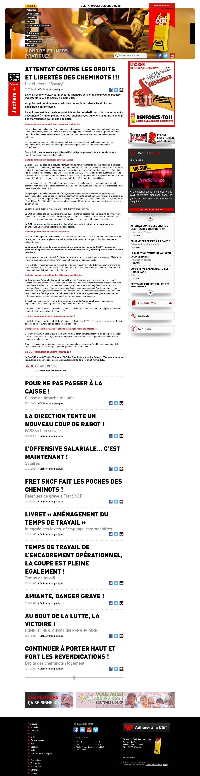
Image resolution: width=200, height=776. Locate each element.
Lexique (143, 315)
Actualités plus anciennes (74, 679)
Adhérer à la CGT (146, 727)
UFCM (33, 734)
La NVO (101, 747)
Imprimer (122, 90)
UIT (28, 29)
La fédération (33, 14)
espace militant (162, 5)
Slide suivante (192, 33)
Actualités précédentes (150, 218)
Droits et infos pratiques (38, 25)
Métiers (30, 21)
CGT (78, 744)
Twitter (165, 55)
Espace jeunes (37, 740)
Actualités (31, 10)
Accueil (31, 6)
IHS (32, 743)
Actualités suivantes (150, 293)
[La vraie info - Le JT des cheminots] (151, 138)
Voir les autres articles (151, 209)
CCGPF (79, 742)
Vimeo (95, 729)
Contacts (31, 45)
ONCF (100, 750)
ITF (99, 742)
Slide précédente (7, 33)
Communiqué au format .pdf (52, 370)
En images (32, 37)
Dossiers (31, 18)
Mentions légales (129, 757)
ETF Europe (81, 750)
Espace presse (34, 41)
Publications (33, 33)
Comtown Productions (154, 765)
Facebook (159, 55)
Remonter (74, 676)
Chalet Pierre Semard (85, 747)
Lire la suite (135, 204)
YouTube (172, 55)
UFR (32, 737)
